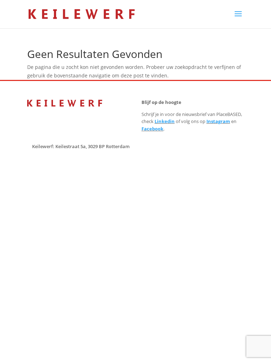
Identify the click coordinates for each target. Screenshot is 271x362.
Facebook (152, 128)
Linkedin (165, 121)
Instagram (218, 121)
